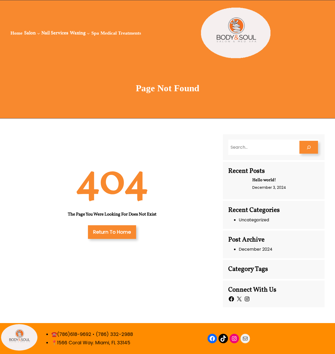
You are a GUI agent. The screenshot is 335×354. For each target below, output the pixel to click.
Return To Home (112, 232)
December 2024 (255, 249)
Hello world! (264, 180)
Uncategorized (254, 220)
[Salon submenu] (38, 33)
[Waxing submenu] (88, 33)
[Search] (308, 147)
